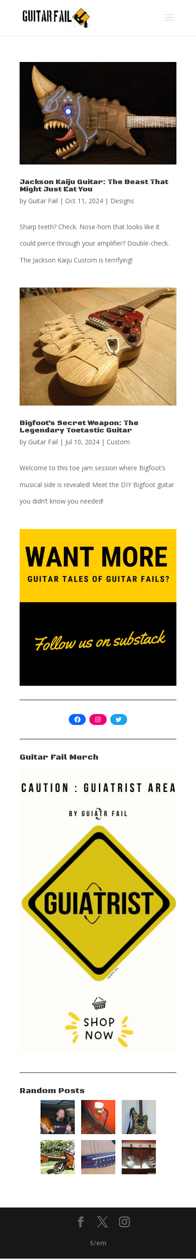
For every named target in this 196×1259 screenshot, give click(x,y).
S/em (98, 1242)
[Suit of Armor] (139, 1131)
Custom (118, 441)
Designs (122, 200)
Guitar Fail (43, 200)
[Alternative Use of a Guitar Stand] (98, 1131)
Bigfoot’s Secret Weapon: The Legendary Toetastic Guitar (79, 426)
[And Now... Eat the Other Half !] (58, 1131)
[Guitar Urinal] (139, 1171)
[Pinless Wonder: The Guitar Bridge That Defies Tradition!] (98, 1171)
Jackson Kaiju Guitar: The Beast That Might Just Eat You (94, 185)
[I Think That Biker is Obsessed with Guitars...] (58, 1171)
